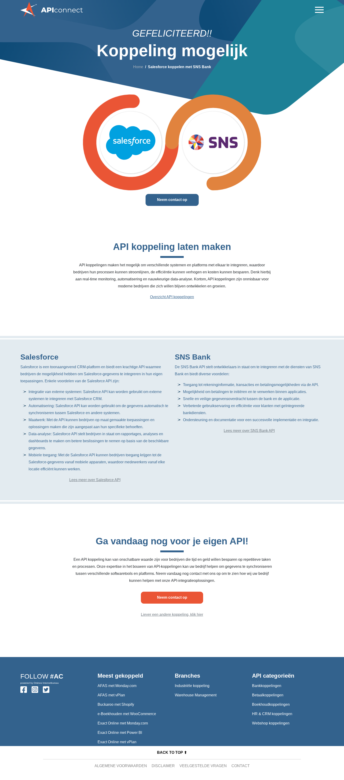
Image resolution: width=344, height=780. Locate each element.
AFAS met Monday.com (117, 686)
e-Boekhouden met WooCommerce (127, 714)
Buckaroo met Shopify (116, 704)
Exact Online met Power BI (120, 733)
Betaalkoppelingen (267, 695)
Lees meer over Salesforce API (95, 480)
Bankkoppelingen (266, 686)
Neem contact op (172, 200)
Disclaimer (163, 766)
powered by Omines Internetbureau (39, 683)
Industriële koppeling (192, 686)
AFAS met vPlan (111, 695)
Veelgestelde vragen (203, 766)
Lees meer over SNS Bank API (249, 431)
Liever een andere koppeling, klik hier (172, 615)
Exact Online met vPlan (117, 742)
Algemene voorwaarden (121, 766)
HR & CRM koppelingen (272, 714)
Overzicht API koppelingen (172, 297)
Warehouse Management (195, 695)
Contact (240, 766)
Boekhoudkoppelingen (271, 704)
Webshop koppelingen (270, 723)
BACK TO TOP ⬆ (172, 752)
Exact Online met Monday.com (123, 723)
